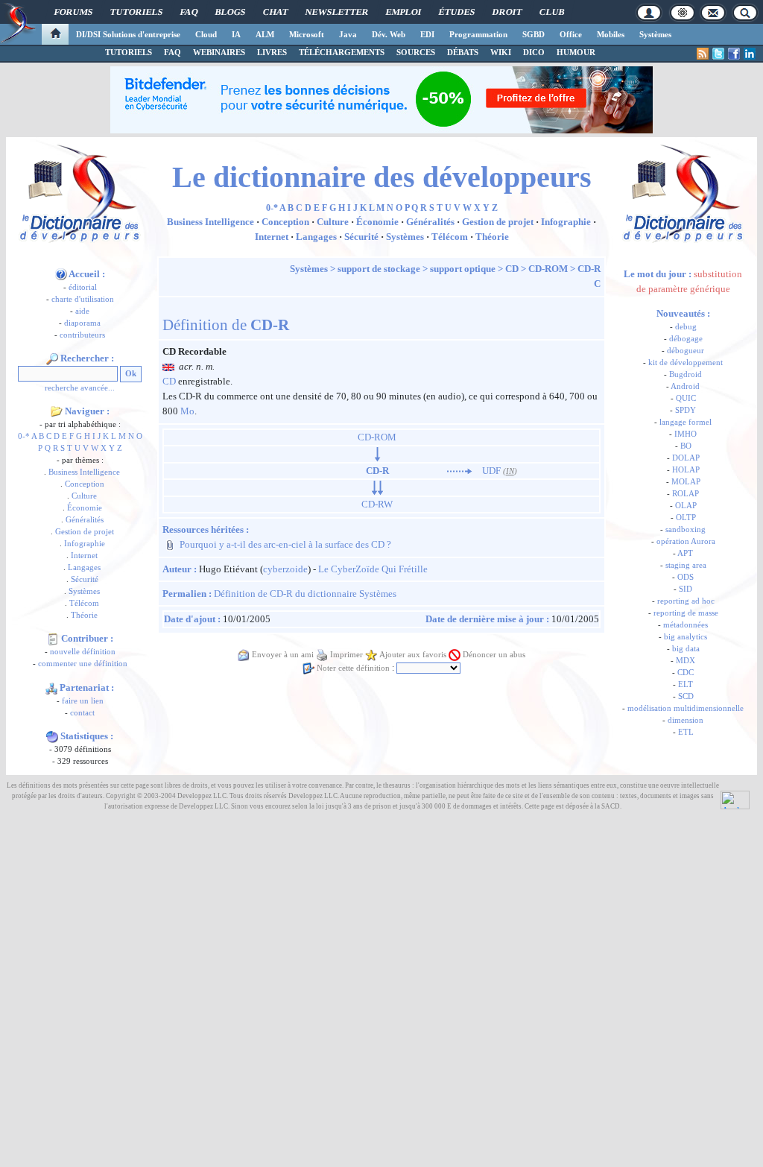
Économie (84, 508)
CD (512, 268)
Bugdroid (685, 374)
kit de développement (685, 362)
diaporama (82, 323)
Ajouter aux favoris (412, 655)
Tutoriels (136, 12)
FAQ (189, 12)
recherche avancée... (80, 388)
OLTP (686, 517)
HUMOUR (576, 52)
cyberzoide (285, 569)
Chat (275, 12)
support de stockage (379, 268)
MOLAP (685, 482)
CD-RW (377, 504)
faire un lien (83, 701)
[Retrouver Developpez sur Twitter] (718, 54)
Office (571, 34)
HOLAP (686, 470)
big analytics (685, 637)
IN (510, 471)
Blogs (230, 12)
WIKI (500, 52)
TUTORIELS (128, 52)
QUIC (686, 398)
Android (685, 386)
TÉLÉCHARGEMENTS (341, 52)
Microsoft (306, 34)
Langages (84, 567)
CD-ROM (548, 268)
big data (686, 649)
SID (685, 589)
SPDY (685, 410)
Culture (84, 496)
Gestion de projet (84, 532)
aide (82, 311)
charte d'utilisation (82, 299)
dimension (685, 720)
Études (456, 12)
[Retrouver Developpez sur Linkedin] (750, 54)
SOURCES (415, 52)
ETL (686, 732)
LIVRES (272, 52)
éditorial (83, 287)
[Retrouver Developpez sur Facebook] (734, 54)
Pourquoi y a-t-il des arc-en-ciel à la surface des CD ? (285, 544)
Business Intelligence (84, 472)
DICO (534, 52)
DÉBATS (462, 52)
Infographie (84, 544)
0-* (24, 436)
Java (348, 34)
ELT (685, 684)
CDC (685, 672)
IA (236, 34)
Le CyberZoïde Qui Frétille (373, 569)
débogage (686, 339)
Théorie (84, 615)
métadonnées (685, 625)
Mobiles (610, 34)
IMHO (685, 434)
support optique (463, 268)
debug (686, 327)
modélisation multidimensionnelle (685, 708)
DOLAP (686, 458)
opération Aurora (685, 541)
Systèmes (655, 34)
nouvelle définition (82, 652)
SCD (686, 696)
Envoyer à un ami (283, 655)
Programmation (478, 34)
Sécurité (84, 579)
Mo (187, 411)
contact (82, 713)
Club (552, 12)
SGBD (533, 34)
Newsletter (337, 12)
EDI (427, 34)
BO (685, 446)
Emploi (403, 12)
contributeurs (82, 335)
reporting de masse (685, 613)
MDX (685, 661)
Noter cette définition (353, 668)
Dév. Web (388, 34)
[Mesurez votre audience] (735, 799)
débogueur (685, 351)
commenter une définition (82, 664)
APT (685, 553)
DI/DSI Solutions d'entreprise (128, 34)
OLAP (686, 506)
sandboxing (685, 529)
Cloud (206, 34)
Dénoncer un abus (494, 655)
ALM (265, 34)
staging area (685, 565)
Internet (84, 555)
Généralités (85, 520)
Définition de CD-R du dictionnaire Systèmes (305, 593)
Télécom (84, 603)
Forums (73, 12)
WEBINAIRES (219, 52)
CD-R (589, 268)
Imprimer (346, 655)
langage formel (685, 422)
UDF (491, 470)
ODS (685, 577)
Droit (507, 12)
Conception (84, 484)
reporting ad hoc (686, 601)
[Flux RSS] (703, 54)
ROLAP (685, 494)
